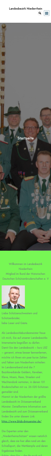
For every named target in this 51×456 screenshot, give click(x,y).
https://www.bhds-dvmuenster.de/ (21, 421)
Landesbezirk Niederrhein (25, 8)
